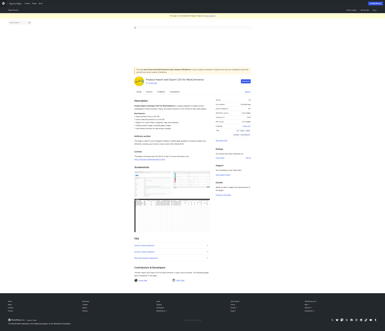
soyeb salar (152, 83)
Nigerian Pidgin (32, 320)
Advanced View (221, 141)
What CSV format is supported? (146, 258)
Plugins (84, 308)
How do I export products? (144, 252)
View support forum (223, 175)
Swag (233, 311)
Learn (158, 301)
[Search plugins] (29, 23)
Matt (307, 304)
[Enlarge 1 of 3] (169, 174)
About (10, 301)
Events (233, 304)
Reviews (149, 92)
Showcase (85, 301)
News (10, 304)
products (236, 135)
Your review (220, 158)
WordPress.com (311, 301)
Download (245, 81)
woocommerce (245, 135)
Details (138, 92)
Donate (234, 308)
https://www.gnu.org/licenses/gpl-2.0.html (149, 159)
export (242, 130)
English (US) (247, 126)
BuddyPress (310, 311)
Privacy (10, 311)
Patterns (85, 311)
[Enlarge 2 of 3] (207, 174)
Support (248, 92)
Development (175, 92)
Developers (160, 308)
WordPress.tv (161, 311)
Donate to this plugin (223, 195)
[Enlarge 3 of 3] (207, 201)
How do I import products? (144, 245)
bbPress (308, 308)
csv (238, 130)
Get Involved (235, 301)
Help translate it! (210, 16)
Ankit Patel (180, 280)
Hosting (10, 308)
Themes (85, 304)
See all (248, 158)
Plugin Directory (13, 10)
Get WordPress (375, 3)
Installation (161, 92)
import (248, 130)
